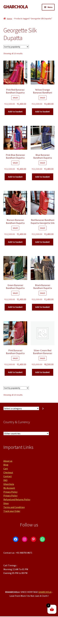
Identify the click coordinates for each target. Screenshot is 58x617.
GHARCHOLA (15, 7)
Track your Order (11, 511)
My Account (9, 487)
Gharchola (8, 484)
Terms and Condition (14, 507)
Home (9, 18)
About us (7, 460)
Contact (7, 476)
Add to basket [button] (15, 111)
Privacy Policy (10, 491)
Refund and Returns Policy (16, 499)
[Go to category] (43, 408)
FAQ (5, 480)
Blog (5, 464)
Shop (6, 503)
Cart (5, 468)
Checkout (8, 472)
